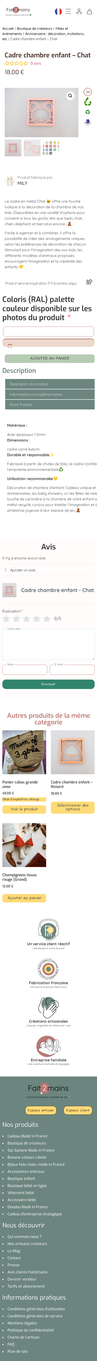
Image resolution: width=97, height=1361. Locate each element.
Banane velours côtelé (27, 1157)
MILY (22, 183)
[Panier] (89, 11)
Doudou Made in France (28, 1206)
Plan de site (18, 1351)
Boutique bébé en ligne (27, 1185)
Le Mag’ (14, 1250)
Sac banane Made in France (31, 1150)
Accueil (8, 28)
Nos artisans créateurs (27, 1243)
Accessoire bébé (22, 1199)
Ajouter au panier (49, 358)
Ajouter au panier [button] (24, 898)
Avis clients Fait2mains (28, 1272)
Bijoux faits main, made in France (36, 1164)
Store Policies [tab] (21, 404)
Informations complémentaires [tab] (36, 394)
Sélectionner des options (73, 807)
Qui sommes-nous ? (25, 1236)
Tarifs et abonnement (26, 1286)
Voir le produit (24, 809)
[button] (70, 96)
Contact (14, 1257)
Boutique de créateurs (34, 28)
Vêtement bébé (21, 1192)
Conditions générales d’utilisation (36, 1308)
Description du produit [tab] (29, 384)
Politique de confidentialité (31, 1330)
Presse (14, 1265)
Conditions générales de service (35, 1316)
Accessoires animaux (26, 1171)
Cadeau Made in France (28, 1136)
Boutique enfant (21, 1178)
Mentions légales (22, 1323)
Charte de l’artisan (23, 1337)
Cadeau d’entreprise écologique (35, 1214)
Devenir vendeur (22, 1279)
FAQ (11, 1344)
